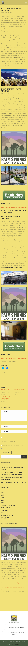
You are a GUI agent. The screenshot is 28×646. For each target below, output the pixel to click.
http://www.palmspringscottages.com (14, 587)
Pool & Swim (6, 508)
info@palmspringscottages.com (16, 627)
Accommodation (8, 505)
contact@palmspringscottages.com (14, 583)
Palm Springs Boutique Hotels (11, 475)
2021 (2, 503)
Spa (2, 513)
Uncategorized (7, 515)
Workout (5, 518)
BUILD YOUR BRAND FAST (17, 644)
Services (4, 510)
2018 (2, 495)
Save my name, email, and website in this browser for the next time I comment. (13, 440)
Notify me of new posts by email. (10, 449)
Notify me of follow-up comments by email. (13, 445)
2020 (17, 12)
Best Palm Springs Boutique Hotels (13, 472)
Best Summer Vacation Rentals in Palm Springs (12, 478)
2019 (2, 497)
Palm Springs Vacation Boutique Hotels (12, 469)
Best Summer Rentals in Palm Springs (13, 482)
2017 (2, 492)
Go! (24, 456)
